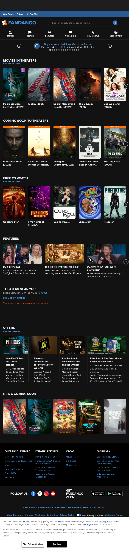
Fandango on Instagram (46, 493)
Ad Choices (52, 515)
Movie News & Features (47, 456)
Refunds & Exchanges (68, 507)
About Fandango (14, 515)
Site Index (40, 515)
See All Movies (11, 63)
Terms (61, 521)
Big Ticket (71, 460)
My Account (97, 507)
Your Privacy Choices (92, 515)
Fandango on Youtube (53, 493)
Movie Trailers (73, 456)
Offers (20, 14)
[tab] (50, 50)
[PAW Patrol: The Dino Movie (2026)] (64, 416)
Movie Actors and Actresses (18, 460)
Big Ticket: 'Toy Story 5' (108, 456)
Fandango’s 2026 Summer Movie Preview (48, 462)
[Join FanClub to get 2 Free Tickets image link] (15, 344)
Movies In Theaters (14, 456)
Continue (57, 544)
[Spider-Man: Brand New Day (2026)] (14, 416)
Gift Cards (8, 14)
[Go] (115, 22)
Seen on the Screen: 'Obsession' (45, 475)
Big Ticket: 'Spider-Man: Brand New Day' (108, 462)
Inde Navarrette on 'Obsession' (106, 475)
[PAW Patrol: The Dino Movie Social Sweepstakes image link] (106, 344)
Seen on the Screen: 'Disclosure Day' (45, 469)
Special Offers (11, 473)
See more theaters (14, 298)
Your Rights (88, 524)
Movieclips (71, 465)
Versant (26, 521)
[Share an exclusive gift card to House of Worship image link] (43, 344)
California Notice (114, 515)
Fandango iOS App (98, 493)
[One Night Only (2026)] (89, 416)
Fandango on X (39, 493)
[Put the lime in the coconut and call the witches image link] (72, 344)
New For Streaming (14, 469)
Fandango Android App (115, 493)
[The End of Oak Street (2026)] (114, 416)
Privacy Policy (67, 515)
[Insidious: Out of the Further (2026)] (39, 416)
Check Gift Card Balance (38, 507)
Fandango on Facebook (33, 493)
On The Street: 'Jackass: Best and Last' (108, 469)
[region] (64, 533)
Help (85, 507)
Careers (29, 515)
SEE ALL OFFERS (11, 331)
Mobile (8, 465)
